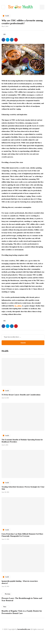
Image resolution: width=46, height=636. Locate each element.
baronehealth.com (23, 629)
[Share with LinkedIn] (12, 40)
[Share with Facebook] (3, 40)
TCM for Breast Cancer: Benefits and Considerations (21, 395)
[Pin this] (16, 40)
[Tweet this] (7, 40)
